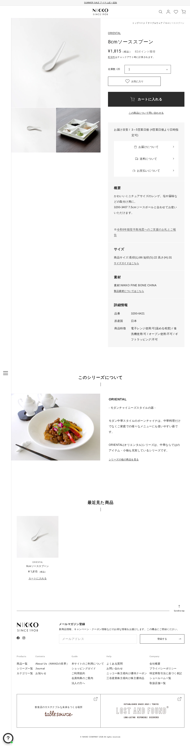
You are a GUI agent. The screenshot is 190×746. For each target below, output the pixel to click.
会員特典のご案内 (82, 678)
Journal (40, 668)
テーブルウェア (155, 23)
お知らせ (40, 673)
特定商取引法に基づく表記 (166, 673)
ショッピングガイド (84, 668)
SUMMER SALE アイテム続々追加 (100, 2)
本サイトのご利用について (88, 663)
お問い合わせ (115, 668)
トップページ (138, 23)
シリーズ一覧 (25, 668)
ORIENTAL (114, 33)
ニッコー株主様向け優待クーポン (127, 673)
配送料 (111, 57)
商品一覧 (22, 663)
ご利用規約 (78, 673)
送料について (148, 158)
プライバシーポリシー (163, 668)
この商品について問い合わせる (146, 113)
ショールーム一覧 (160, 678)
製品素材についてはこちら (129, 291)
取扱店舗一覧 (158, 683)
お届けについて (148, 146)
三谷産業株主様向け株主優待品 (125, 678)
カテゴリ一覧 (25, 673)
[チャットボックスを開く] (8, 738)
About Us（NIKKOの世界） (52, 663)
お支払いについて (148, 170)
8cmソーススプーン (37, 566)
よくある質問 (115, 663)
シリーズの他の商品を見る (124, 459)
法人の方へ (78, 683)
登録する (162, 638)
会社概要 (155, 663)
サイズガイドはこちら (126, 263)
